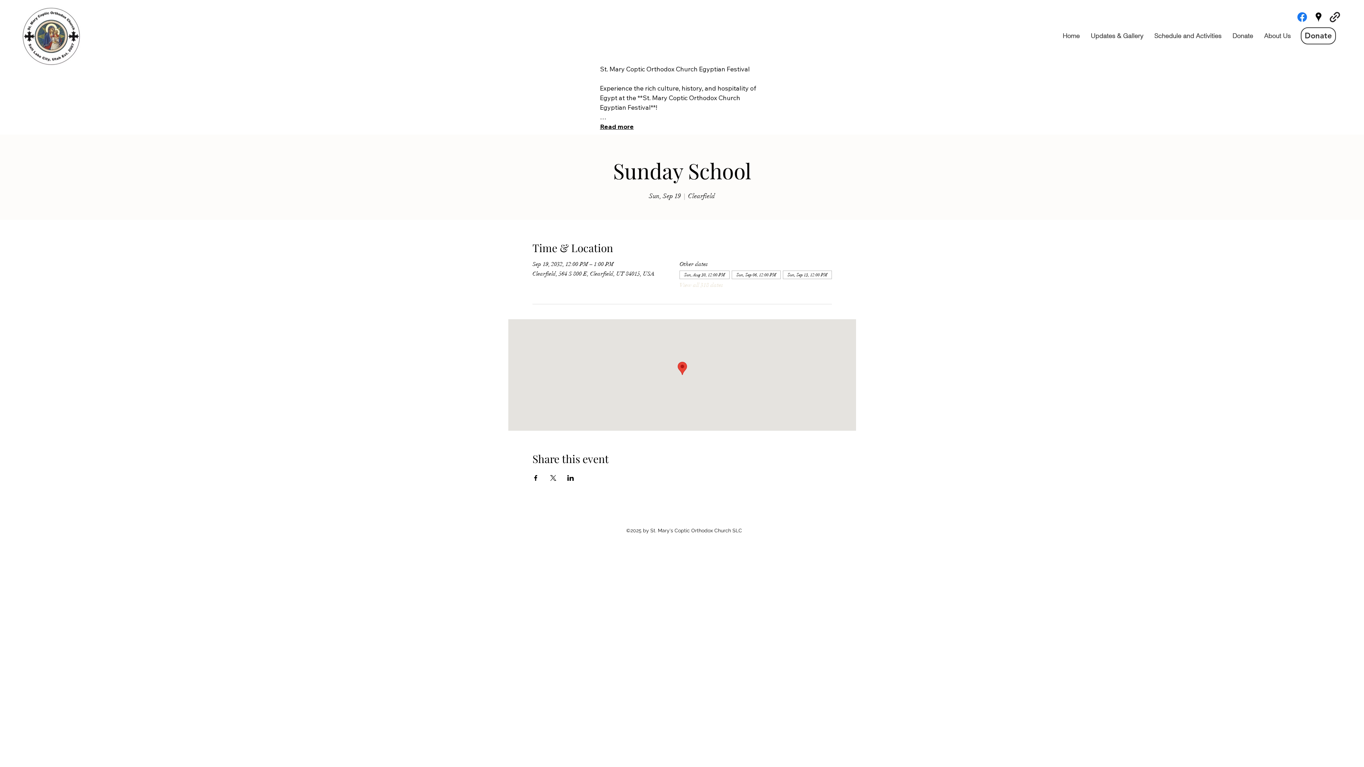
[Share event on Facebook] (535, 478)
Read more (617, 127)
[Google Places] (1318, 17)
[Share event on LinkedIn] (570, 478)
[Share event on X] (553, 478)
